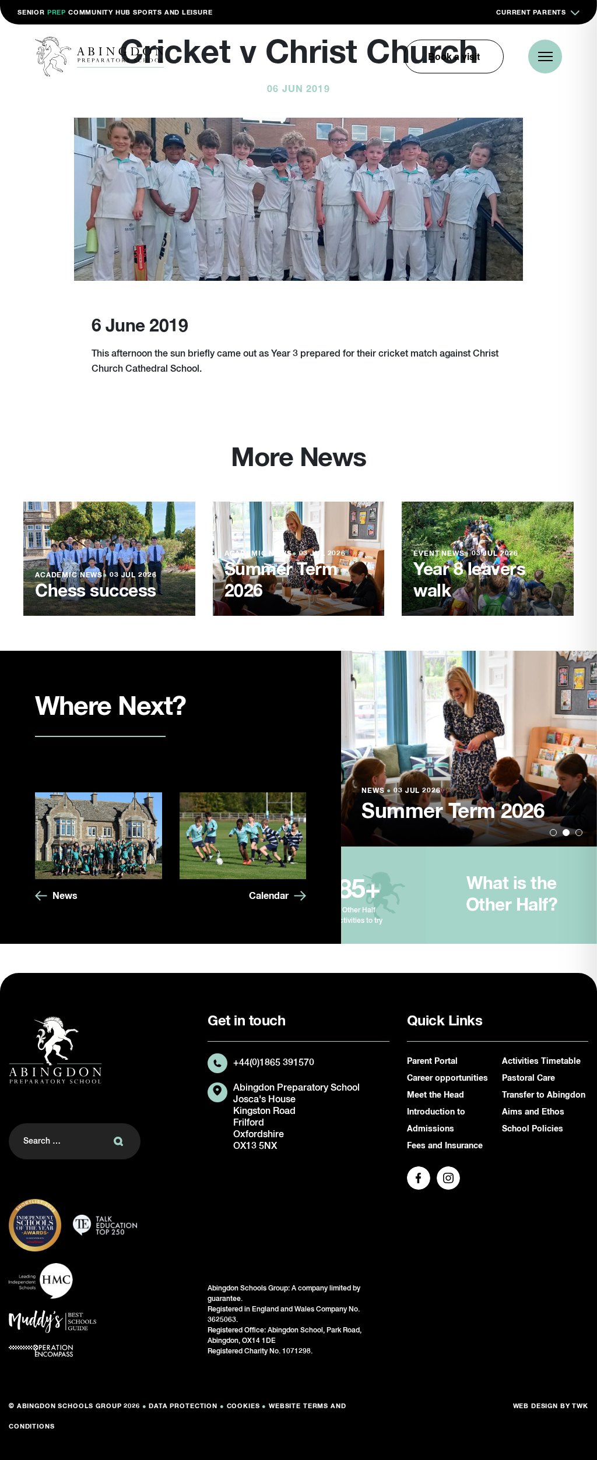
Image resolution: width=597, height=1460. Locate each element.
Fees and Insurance (445, 1146)
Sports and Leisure (172, 12)
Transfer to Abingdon (543, 1095)
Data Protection (183, 1406)
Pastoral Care (528, 1078)
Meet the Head (435, 1095)
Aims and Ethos (533, 1112)
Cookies (243, 1406)
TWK (580, 1406)
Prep (56, 12)
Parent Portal (432, 1061)
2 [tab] (566, 832)
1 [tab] (553, 832)
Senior (31, 12)
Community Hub (99, 12)
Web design (536, 1406)
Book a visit (454, 56)
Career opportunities (447, 1078)
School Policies (532, 1129)
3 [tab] (578, 832)
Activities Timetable (541, 1061)
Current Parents (531, 12)
